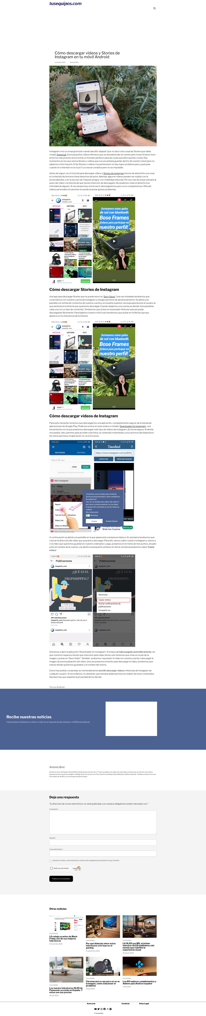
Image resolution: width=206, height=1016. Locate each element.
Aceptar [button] (94, 521)
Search (154, 8)
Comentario (53, 809)
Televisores (53, 933)
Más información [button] (92, 512)
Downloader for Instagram (133, 426)
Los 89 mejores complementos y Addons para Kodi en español (139, 982)
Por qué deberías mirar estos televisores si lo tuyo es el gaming (101, 945)
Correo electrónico (56, 849)
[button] (88, 515)
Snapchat (61, 154)
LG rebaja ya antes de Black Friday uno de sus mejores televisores (63, 938)
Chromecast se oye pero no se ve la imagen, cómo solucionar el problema (103, 983)
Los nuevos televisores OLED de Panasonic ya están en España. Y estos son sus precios (66, 990)
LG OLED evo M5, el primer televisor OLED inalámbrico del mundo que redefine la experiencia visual (138, 946)
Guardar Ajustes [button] (112, 521)
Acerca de (91, 1004)
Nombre (52, 838)
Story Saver (109, 296)
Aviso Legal (144, 1004)
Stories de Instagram (113, 173)
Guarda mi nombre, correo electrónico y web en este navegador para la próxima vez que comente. (86, 860)
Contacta (126, 1004)
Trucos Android (56, 687)
